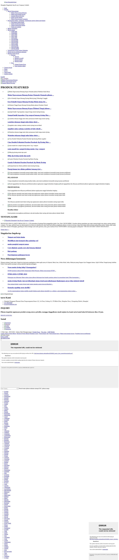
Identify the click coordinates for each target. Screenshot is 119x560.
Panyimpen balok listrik (17, 22)
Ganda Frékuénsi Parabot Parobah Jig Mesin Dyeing (27, 162)
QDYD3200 (14, 42)
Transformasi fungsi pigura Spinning (18, 50)
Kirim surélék (4, 336)
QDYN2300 (14, 45)
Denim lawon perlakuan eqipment (17, 52)
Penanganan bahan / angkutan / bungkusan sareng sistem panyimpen (26, 20)
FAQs (5, 70)
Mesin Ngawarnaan (13, 11)
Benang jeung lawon (13, 53)
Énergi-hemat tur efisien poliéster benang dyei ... (25, 169)
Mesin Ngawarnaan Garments (19, 19)
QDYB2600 (14, 39)
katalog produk (8, 74)
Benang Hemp (19, 60)
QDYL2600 (14, 44)
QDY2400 (14, 38)
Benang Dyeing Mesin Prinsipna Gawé (27, 333)
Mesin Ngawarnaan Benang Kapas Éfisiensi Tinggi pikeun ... (29, 108)
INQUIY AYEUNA (6, 315)
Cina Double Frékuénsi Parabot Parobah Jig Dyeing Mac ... (29, 142)
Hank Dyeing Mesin (16, 17)
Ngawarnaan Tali (43, 333)
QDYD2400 (14, 41)
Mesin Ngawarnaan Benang (19, 12)
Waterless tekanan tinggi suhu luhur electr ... (23, 135)
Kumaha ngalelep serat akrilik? (19, 287)
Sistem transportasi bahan (18, 25)
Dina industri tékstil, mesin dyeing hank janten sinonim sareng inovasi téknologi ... (30, 284)
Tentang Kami (8, 67)
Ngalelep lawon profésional (82, 333)
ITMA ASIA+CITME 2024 (17, 274)
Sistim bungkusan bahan (18, 23)
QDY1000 (14, 34)
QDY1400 (14, 36)
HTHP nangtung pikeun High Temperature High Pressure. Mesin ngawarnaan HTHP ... (32, 270)
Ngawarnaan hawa (54, 333)
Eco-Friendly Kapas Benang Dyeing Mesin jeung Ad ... (27, 102)
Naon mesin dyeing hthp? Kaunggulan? (22, 267)
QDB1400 (14, 31)
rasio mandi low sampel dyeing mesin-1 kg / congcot (26, 149)
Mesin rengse (11, 30)
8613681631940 (5, 338)
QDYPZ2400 (15, 47)
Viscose (17, 56)
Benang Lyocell (19, 58)
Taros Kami (7, 72)
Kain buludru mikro (20, 66)
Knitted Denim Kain (20, 64)
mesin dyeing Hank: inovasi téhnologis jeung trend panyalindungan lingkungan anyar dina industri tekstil (46, 281)
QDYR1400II (15, 49)
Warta (5, 69)
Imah (5, 8)
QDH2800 (14, 33)
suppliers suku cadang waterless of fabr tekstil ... (25, 129)
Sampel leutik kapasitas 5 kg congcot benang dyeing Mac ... (29, 115)
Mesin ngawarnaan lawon (18, 14)
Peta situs (43, 332)
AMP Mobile (51, 332)
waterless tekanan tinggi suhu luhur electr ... (23, 122)
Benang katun (18, 61)
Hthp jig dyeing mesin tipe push (19, 156)
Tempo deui (5, 229)
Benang (13, 55)
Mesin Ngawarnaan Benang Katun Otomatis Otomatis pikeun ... (31, 95)
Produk (6, 9)
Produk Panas (36, 332)
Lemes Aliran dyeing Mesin (8, 333)
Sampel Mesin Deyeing (17, 16)
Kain (12, 63)
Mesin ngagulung (12, 28)
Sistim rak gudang (16, 27)
